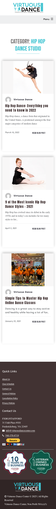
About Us (6, 379)
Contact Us (6, 389)
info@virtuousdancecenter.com (20, 430)
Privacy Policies (8, 403)
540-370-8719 (12, 435)
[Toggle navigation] (6, 20)
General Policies (9, 394)
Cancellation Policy (10, 398)
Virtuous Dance (23, 99)
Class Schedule (8, 384)
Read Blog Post (38, 133)
